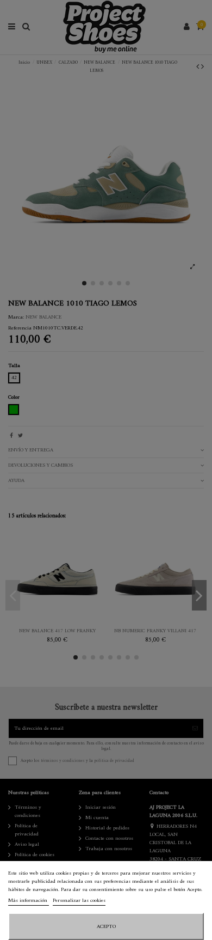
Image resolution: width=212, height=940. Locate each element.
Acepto (106, 926)
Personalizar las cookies (79, 900)
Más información (28, 900)
